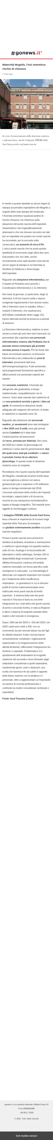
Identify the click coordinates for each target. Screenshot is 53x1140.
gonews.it (26, 52)
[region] (26, 23)
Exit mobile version (26, 1135)
